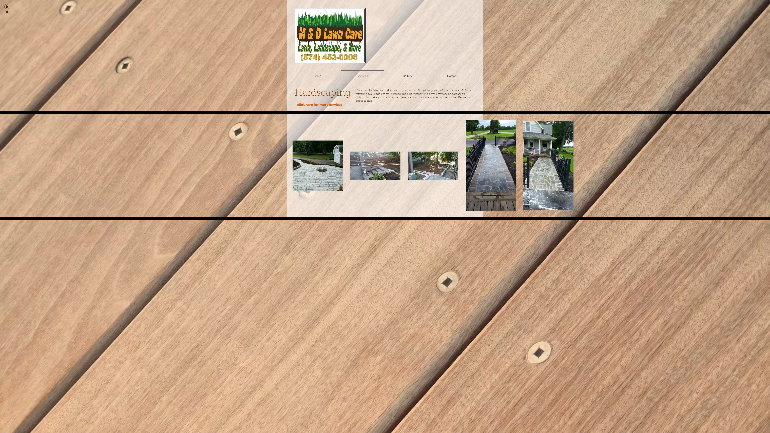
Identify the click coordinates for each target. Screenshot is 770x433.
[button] (407, 74)
